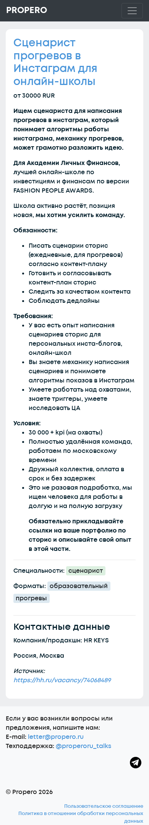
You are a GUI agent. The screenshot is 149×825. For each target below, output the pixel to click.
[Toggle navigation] (132, 10)
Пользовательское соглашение (103, 806)
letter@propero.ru (56, 737)
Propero (26, 10)
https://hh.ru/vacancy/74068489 (62, 680)
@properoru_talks (83, 746)
